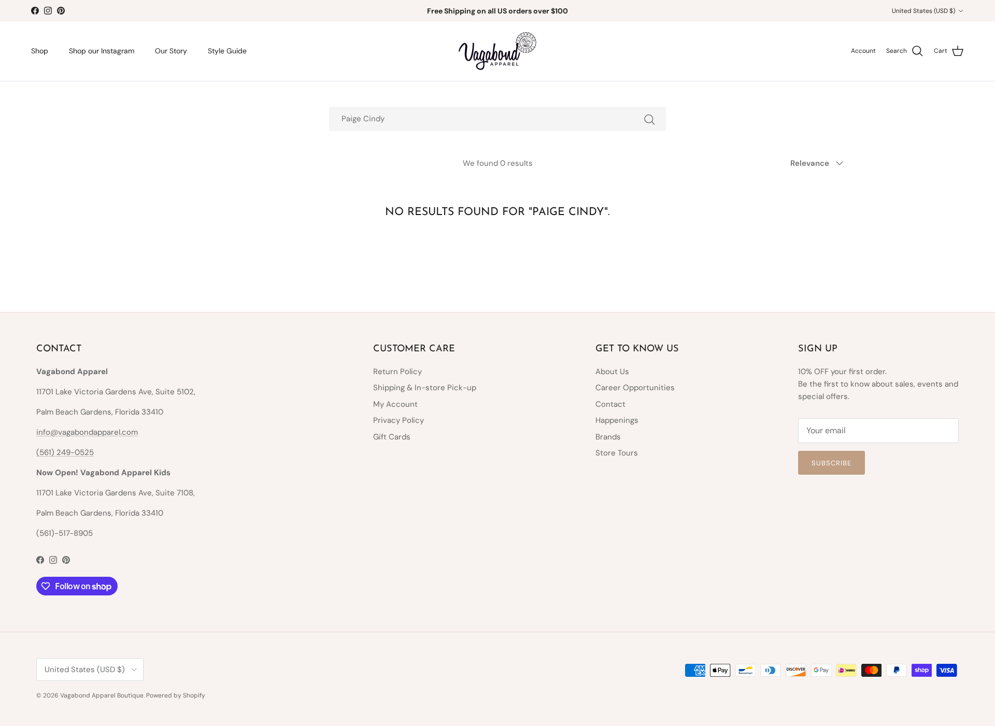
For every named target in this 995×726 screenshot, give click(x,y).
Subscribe (831, 463)
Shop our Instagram (101, 50)
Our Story (171, 50)
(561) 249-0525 (65, 452)
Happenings (616, 420)
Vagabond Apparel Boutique (102, 695)
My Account (395, 404)
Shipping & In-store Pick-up (424, 387)
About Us (612, 371)
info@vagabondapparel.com (87, 432)
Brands (608, 437)
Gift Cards (391, 437)
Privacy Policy (398, 420)
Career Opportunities (635, 387)
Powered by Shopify (175, 695)
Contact (610, 404)
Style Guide (227, 50)
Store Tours (616, 453)
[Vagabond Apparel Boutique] (497, 51)
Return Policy (397, 371)
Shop (39, 50)
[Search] (649, 118)
